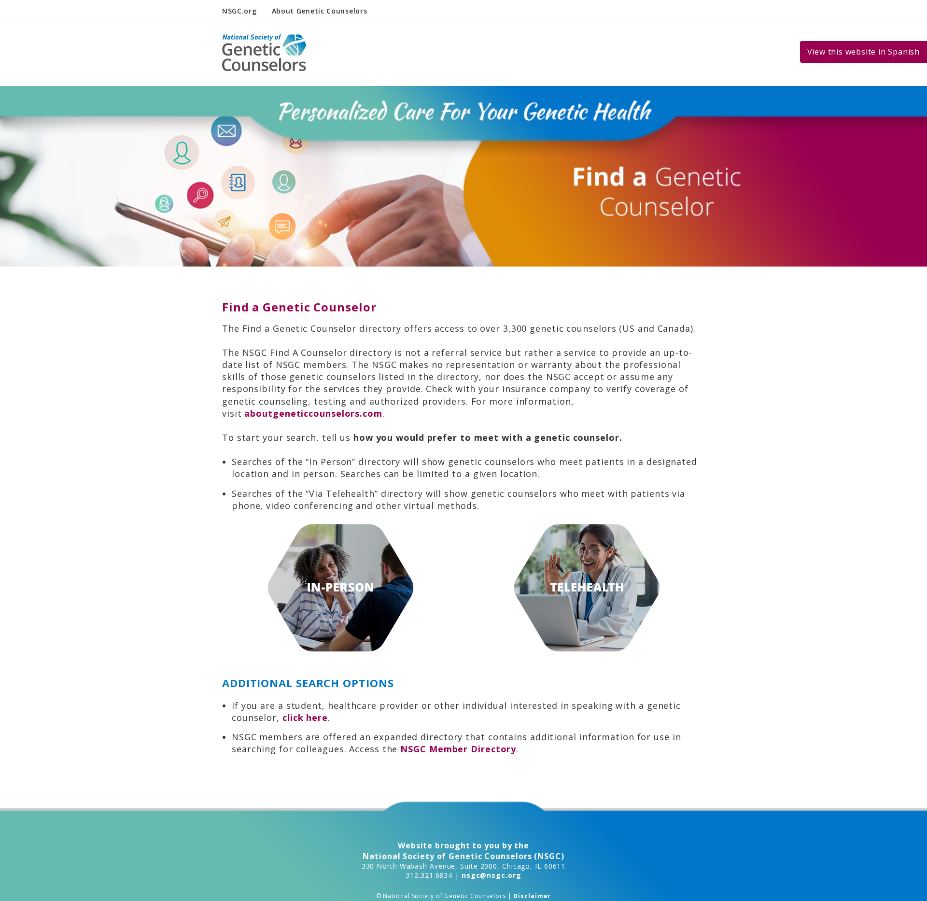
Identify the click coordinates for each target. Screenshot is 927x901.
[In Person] (340, 588)
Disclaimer (532, 896)
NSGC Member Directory (458, 749)
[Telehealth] (586, 588)
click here (305, 717)
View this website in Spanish (863, 51)
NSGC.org (239, 10)
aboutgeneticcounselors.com (313, 413)
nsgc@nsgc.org (491, 875)
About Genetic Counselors (319, 10)
